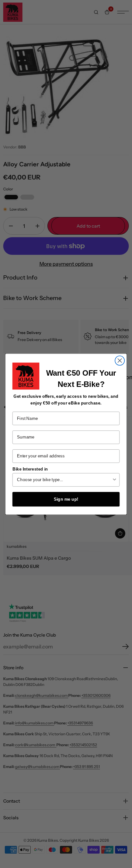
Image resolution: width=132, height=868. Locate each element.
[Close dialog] (119, 360)
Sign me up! (66, 499)
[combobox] (64, 479)
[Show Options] (114, 479)
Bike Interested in (30, 468)
